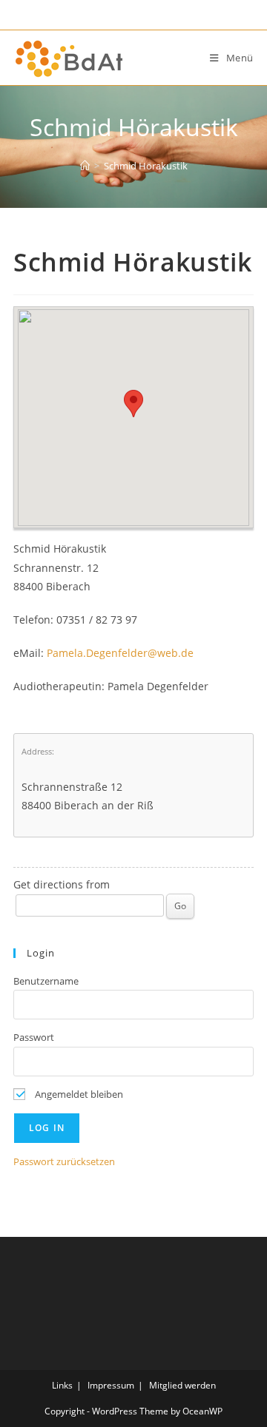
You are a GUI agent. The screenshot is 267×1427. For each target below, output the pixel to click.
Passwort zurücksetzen (64, 1161)
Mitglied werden (182, 1385)
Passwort (33, 1037)
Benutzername (46, 981)
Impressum (111, 1385)
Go (180, 906)
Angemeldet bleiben (78, 1094)
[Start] (85, 165)
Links (62, 1385)
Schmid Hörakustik (146, 165)
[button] (133, 403)
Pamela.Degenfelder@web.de (120, 653)
